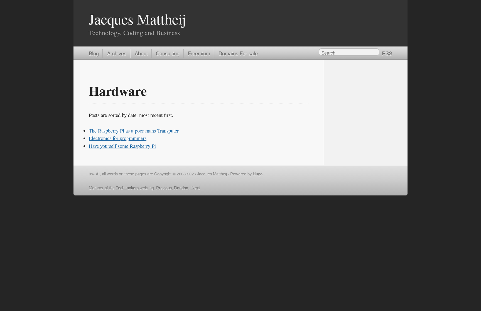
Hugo (257, 174)
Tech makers (127, 187)
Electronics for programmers (117, 138)
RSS (387, 53)
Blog (94, 53)
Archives (116, 53)
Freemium (199, 53)
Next (196, 187)
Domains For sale (238, 53)
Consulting (168, 53)
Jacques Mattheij (137, 19)
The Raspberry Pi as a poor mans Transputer (134, 130)
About (141, 53)
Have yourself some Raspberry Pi (122, 146)
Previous (164, 187)
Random (181, 187)
